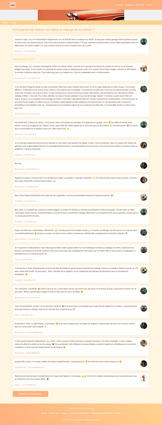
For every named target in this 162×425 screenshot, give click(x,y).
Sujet (14, 22)
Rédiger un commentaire (30, 394)
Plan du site (54, 413)
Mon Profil (140, 5)
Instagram (95, 420)
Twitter (87, 420)
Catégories (129, 5)
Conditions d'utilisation (79, 413)
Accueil (120, 5)
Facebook (79, 420)
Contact (149, 5)
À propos (64, 413)
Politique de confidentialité (102, 413)
